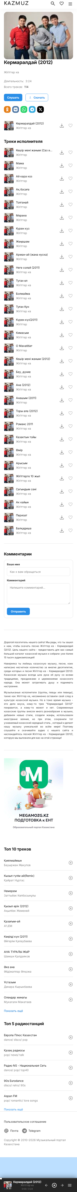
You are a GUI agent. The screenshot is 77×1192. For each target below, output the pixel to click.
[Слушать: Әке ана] (70, 969)
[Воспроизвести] (9, 125)
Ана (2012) (23, 385)
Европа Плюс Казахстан (20, 1035)
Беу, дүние (23, 371)
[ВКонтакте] (15, 109)
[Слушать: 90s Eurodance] (70, 1083)
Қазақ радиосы (14, 1050)
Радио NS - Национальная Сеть (25, 1065)
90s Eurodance (13, 1080)
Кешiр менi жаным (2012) (33, 358)
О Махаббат (24, 345)
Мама (20, 163)
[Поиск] (53, 3)
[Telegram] (32, 109)
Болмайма (23, 293)
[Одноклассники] (7, 109)
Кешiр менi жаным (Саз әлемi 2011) (34, 150)
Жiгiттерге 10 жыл (28, 476)
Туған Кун (22, 306)
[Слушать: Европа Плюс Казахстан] (70, 1037)
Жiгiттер (21, 154)
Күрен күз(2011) (27, 319)
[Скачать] (62, 125)
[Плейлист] (69, 1185)
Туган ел (21, 280)
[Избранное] (61, 3)
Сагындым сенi (26, 489)
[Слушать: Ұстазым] (70, 984)
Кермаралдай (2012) (30, 123)
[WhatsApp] (24, 109)
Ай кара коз (24, 176)
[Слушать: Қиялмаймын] (70, 862)
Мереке (21, 215)
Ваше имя (13, 564)
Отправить (18, 611)
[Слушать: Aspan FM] (70, 1098)
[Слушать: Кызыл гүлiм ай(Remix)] (70, 878)
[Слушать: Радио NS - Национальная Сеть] (70, 1067)
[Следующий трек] (62, 1185)
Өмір (19, 450)
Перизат (21, 515)
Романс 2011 (24, 424)
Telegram (34, 1130)
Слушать (13, 97)
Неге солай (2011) (28, 267)
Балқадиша (23, 528)
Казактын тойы (26, 437)
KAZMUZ (16, 3)
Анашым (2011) (26, 398)
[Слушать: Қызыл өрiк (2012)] (70, 908)
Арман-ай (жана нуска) (32, 254)
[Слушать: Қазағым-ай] (70, 923)
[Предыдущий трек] (46, 1185)
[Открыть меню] (70, 3)
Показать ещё (13, 1010)
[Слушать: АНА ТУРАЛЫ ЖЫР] (70, 954)
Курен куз (22, 228)
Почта (14, 1130)
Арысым (21, 463)
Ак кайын (22, 502)
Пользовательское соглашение (25, 1121)
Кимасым (22, 332)
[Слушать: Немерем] (70, 893)
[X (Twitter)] (40, 109)
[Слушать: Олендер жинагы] (70, 999)
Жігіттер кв (23, 311)
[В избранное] (70, 125)
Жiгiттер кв (11, 72)
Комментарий (16, 580)
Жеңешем (22, 241)
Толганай (22, 202)
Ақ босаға (22, 189)
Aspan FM (10, 1096)
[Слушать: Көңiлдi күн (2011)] (70, 938)
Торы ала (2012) (27, 411)
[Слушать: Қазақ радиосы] (70, 1052)
